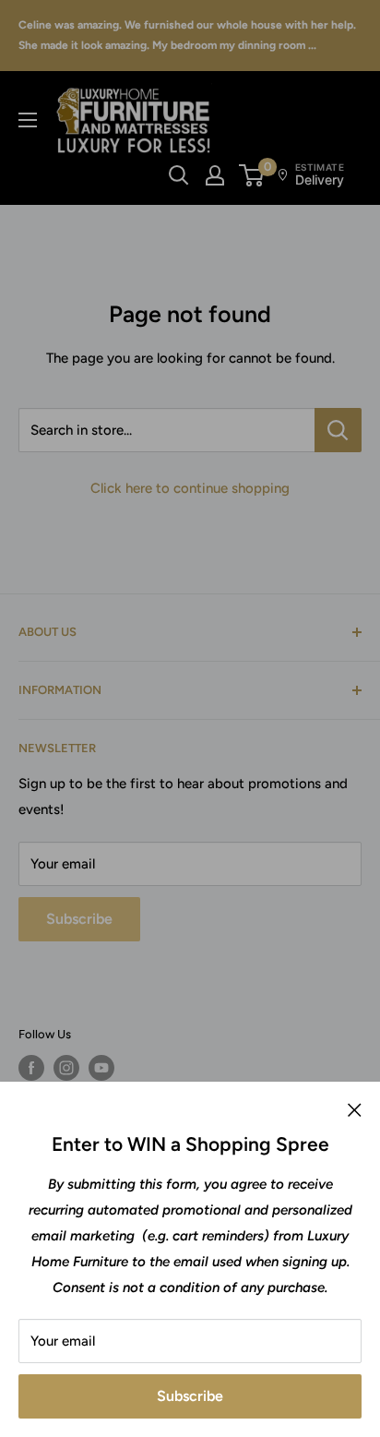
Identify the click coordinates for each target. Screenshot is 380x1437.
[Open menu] (27, 120)
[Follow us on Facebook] (31, 1068)
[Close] (355, 1109)
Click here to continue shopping (190, 488)
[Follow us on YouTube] (101, 1068)
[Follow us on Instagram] (66, 1068)
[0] (252, 175)
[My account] (215, 175)
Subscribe (190, 1396)
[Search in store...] (338, 430)
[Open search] (179, 175)
